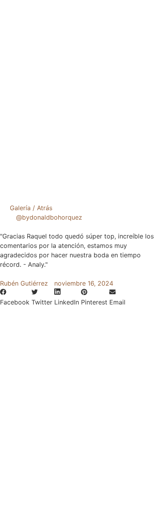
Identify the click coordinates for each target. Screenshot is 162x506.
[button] (14, 297)
